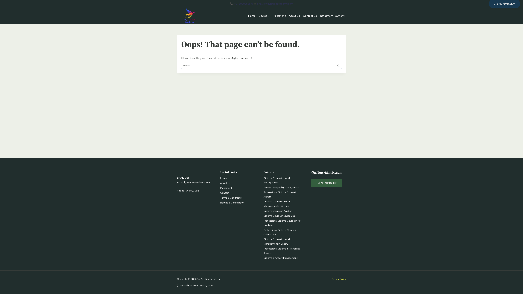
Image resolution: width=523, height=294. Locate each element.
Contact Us (310, 16)
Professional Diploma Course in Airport (280, 194)
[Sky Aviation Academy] (189, 16)
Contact (224, 192)
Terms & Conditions (231, 197)
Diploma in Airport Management (281, 257)
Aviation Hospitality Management (281, 187)
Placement (279, 16)
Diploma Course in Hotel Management (277, 180)
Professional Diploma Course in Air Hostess (282, 223)
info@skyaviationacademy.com (275, 3)
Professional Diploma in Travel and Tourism (282, 251)
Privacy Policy (339, 279)
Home (252, 16)
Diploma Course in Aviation (278, 210)
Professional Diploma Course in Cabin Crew (280, 232)
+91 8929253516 (243, 3)
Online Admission (504, 3)
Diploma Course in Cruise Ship (280, 215)
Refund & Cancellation (232, 202)
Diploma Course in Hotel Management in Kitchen (277, 203)
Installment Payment (332, 16)
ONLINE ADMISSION (326, 183)
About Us (294, 16)
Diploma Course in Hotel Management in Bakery (277, 241)
